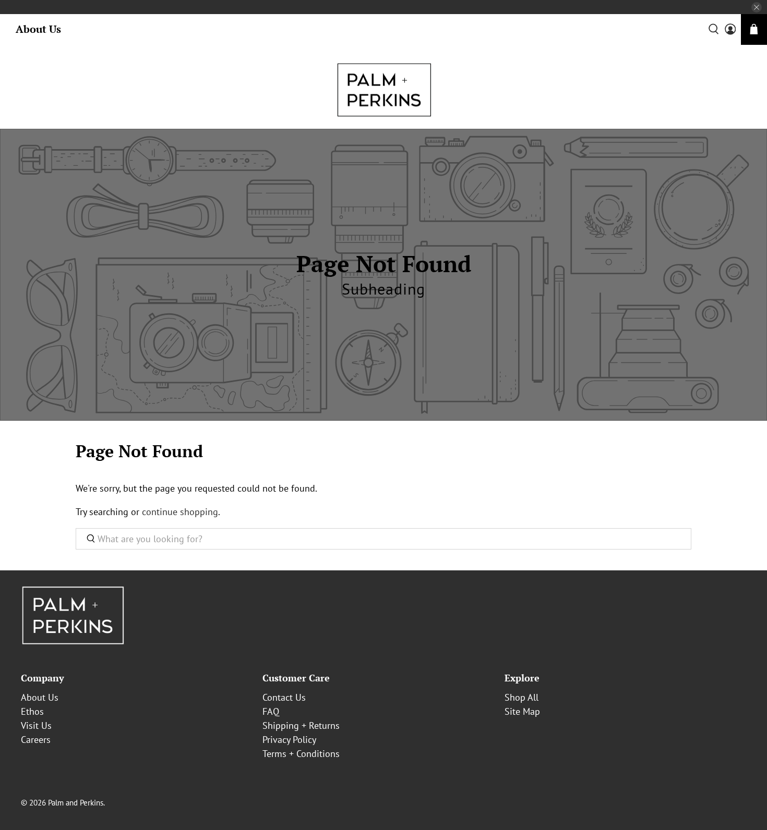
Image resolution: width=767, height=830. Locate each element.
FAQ (270, 711)
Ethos (32, 711)
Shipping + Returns (301, 725)
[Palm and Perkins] (383, 90)
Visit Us (36, 725)
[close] (756, 7)
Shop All (521, 697)
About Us (38, 29)
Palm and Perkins (75, 803)
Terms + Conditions (301, 754)
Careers (36, 740)
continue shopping (180, 512)
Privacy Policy (289, 740)
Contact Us (284, 697)
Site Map (522, 711)
